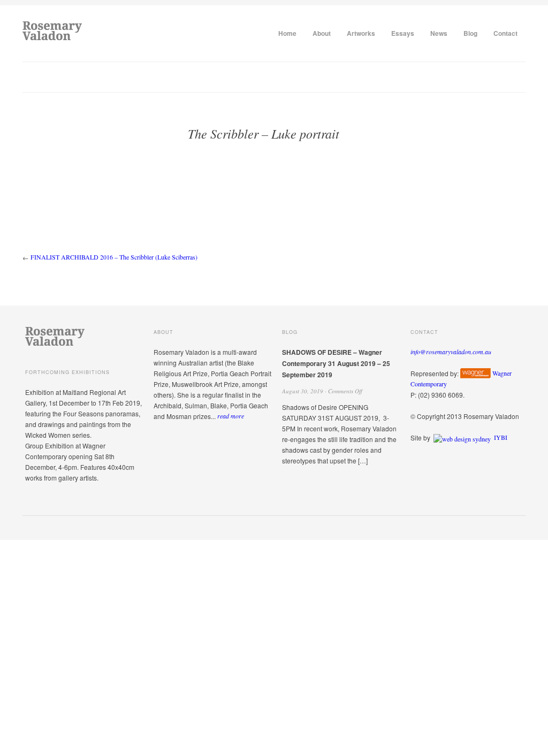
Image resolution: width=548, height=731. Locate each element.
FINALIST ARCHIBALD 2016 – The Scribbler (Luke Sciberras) (114, 257)
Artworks (361, 33)
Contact (505, 33)
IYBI (500, 437)
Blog (470, 33)
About (322, 33)
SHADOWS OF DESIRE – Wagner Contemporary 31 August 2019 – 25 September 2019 (336, 363)
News (438, 33)
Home (287, 33)
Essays (402, 33)
